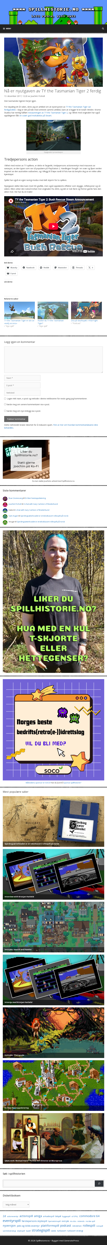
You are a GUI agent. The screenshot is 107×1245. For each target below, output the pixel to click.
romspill (99, 1226)
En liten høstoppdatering (35, 498)
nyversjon (9, 1225)
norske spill (90, 1221)
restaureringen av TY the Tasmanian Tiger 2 (48, 112)
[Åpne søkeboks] (103, 28)
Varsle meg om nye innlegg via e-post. (24, 411)
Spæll (28, 1231)
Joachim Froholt (38, 96)
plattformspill (50, 1225)
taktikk (53, 1231)
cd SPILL (74, 1216)
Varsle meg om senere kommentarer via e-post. (28, 404)
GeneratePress (71, 1240)
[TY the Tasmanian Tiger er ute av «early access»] (19, 310)
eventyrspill (12, 1220)
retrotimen (77, 1226)
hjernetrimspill (54, 1221)
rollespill (89, 1225)
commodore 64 (89, 1216)
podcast (65, 1225)
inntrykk (65, 1221)
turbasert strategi (75, 1230)
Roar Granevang (16, 498)
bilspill (58, 1216)
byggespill (66, 1216)
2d (4, 1216)
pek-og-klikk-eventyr (28, 1225)
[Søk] (99, 1183)
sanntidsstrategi (9, 1231)
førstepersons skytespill (34, 1221)
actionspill (26, 1216)
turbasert (61, 1230)
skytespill (21, 1231)
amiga (38, 1216)
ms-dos (73, 1221)
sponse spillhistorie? (72, 782)
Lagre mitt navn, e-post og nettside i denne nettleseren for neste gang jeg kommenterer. (47, 398)
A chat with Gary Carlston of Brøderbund (41, 504)
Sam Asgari (13, 516)
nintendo (81, 1221)
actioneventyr (12, 1216)
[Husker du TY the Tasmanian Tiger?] (53, 310)
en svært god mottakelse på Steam (35, 115)
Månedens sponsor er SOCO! (38, 782)
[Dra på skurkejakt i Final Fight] (86, 310)
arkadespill (48, 1216)
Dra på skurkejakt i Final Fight (84, 320)
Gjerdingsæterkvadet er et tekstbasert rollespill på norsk (44, 516)
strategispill (41, 1230)
